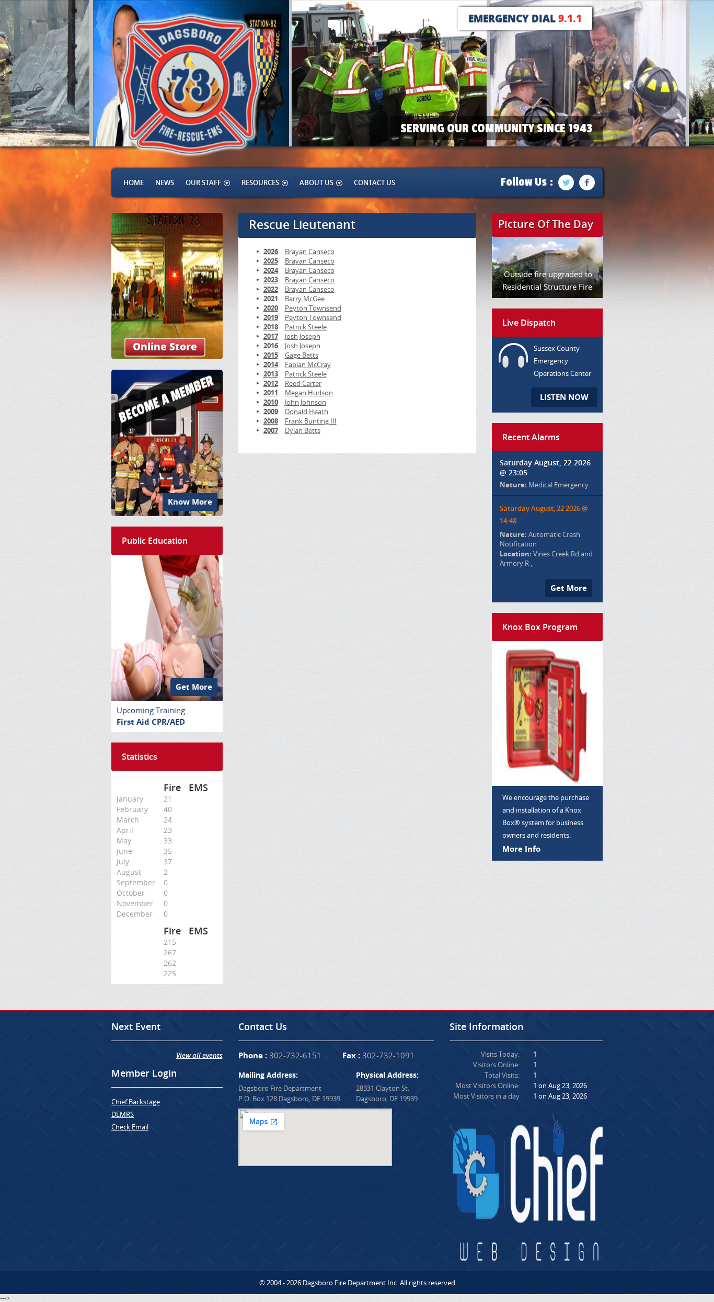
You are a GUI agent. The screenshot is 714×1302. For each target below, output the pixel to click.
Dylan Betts (302, 430)
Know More (190, 501)
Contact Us (374, 182)
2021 (270, 298)
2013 (270, 374)
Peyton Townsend (313, 308)
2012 (270, 383)
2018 (270, 327)
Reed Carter (303, 383)
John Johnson (305, 402)
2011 (270, 392)
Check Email (129, 1127)
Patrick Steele (306, 327)
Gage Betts (301, 355)
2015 (270, 355)
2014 (270, 364)
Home (133, 182)
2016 (270, 345)
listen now (564, 397)
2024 (270, 270)
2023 (270, 279)
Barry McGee (305, 298)
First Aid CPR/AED (151, 721)
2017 (270, 336)
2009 (270, 411)
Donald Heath (306, 411)
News (164, 182)
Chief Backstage (135, 1101)
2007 (270, 430)
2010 (270, 402)
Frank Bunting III (311, 421)
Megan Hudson (309, 392)
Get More (194, 686)
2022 (270, 289)
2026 (270, 251)
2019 (270, 317)
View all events (199, 1055)
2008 (270, 421)
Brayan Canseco (310, 251)
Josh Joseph (302, 336)
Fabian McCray (308, 364)
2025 (270, 261)
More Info (521, 849)
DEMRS (122, 1114)
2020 (270, 308)
